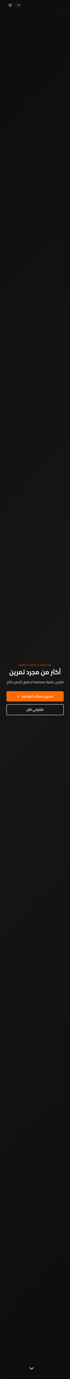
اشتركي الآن (35, 709)
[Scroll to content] (31, 1369)
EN (18, 5)
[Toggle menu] (10, 5)
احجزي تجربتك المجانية (37, 696)
